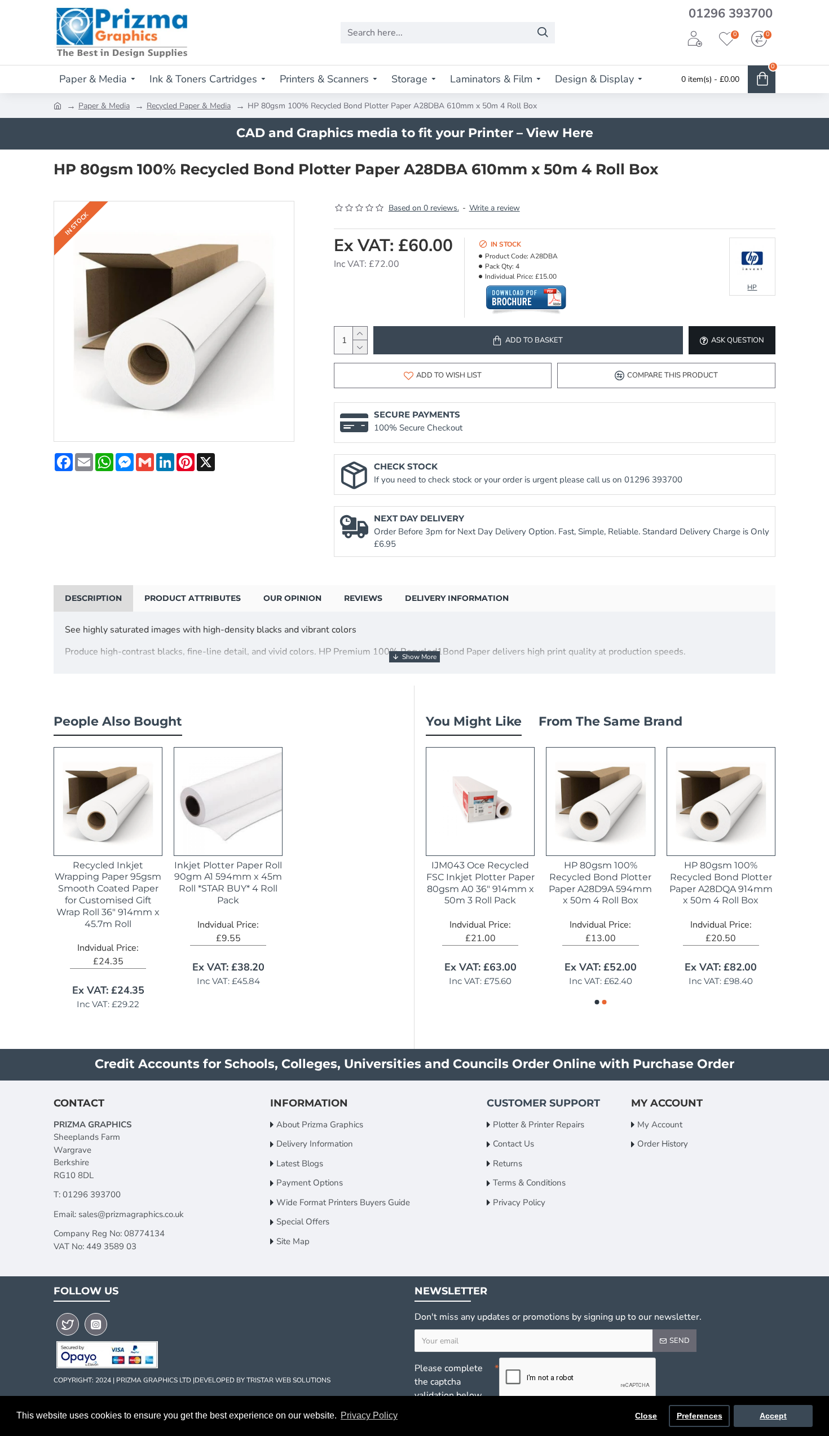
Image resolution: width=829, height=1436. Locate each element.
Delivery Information (457, 598)
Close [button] (646, 1415)
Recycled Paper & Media (189, 105)
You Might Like (474, 721)
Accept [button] (773, 1415)
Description (93, 598)
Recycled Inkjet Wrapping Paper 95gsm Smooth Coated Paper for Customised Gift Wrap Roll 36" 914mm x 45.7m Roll (108, 894)
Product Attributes (192, 598)
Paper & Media (104, 105)
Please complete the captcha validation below (448, 1382)
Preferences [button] (699, 1415)
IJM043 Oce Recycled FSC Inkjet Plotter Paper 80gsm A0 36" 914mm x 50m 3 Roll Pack (480, 883)
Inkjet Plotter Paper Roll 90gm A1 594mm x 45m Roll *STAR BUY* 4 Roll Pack (228, 883)
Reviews (363, 598)
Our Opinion (292, 598)
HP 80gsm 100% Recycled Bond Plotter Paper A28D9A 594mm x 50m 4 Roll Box (600, 883)
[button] (597, 1002)
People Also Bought (118, 721)
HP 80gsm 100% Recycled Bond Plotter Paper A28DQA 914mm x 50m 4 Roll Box (721, 883)
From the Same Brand (610, 721)
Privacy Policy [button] (369, 1415)
